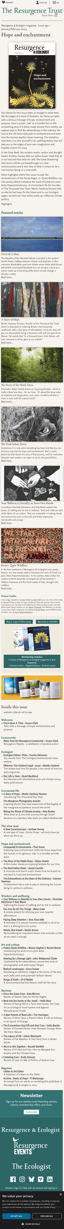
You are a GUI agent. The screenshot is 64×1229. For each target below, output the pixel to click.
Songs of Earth (11, 979)
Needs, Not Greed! (12, 930)
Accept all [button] (16, 1216)
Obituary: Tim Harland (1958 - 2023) (22, 765)
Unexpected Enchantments (17, 847)
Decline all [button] (47, 1216)
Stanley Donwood (34, 607)
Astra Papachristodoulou (24, 612)
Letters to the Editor (13, 1071)
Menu (53, 15)
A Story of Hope (11, 794)
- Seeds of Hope (15, 1078)
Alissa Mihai (40, 610)
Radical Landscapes (13, 969)
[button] (32, 1223)
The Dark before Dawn (14, 868)
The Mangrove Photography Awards (21, 801)
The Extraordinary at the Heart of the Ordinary (27, 878)
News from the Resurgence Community (23, 740)
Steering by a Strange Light (17, 958)
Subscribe (31, 1112)
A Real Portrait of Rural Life (17, 1014)
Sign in (43, 3)
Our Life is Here (11, 776)
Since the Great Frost (14, 993)
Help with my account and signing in (40, 1188)
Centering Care (11, 1057)
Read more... (7, 277)
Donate (9, 2)
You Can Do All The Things (17, 909)
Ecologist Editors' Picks (15, 755)
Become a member (48, 621)
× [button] (60, 1194)
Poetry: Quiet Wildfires (14, 947)
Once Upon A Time (13, 723)
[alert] (32, 1210)
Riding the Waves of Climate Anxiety (22, 811)
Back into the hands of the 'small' (20, 1000)
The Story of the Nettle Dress (18, 861)
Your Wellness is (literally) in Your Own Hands (26, 899)
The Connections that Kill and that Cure (23, 1025)
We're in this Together (14, 1046)
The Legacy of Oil (12, 1036)
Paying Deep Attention (15, 919)
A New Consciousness (14, 829)
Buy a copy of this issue (19, 621)
